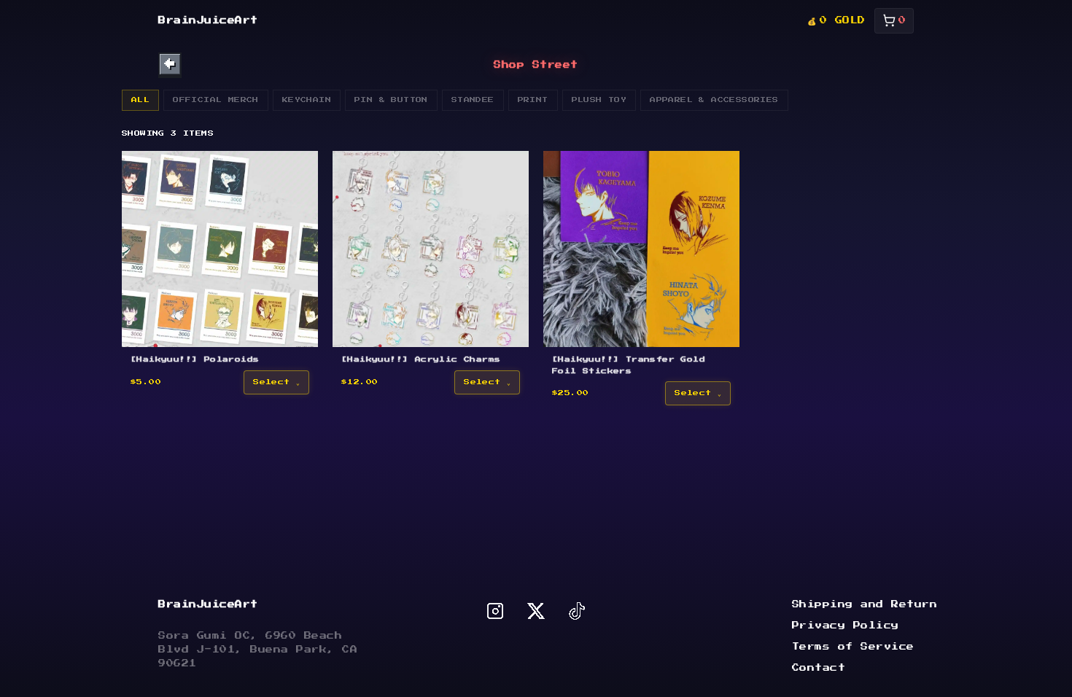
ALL (140, 100)
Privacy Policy (845, 625)
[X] (536, 611)
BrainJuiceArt (208, 20)
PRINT (533, 100)
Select (271, 382)
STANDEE (472, 100)
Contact (819, 667)
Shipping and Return (865, 604)
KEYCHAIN (306, 100)
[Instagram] (495, 611)
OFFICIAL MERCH (216, 100)
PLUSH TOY (599, 100)
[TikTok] (577, 611)
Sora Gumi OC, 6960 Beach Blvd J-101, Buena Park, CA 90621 (257, 649)
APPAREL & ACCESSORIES (714, 100)
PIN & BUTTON (391, 100)
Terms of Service (853, 646)
